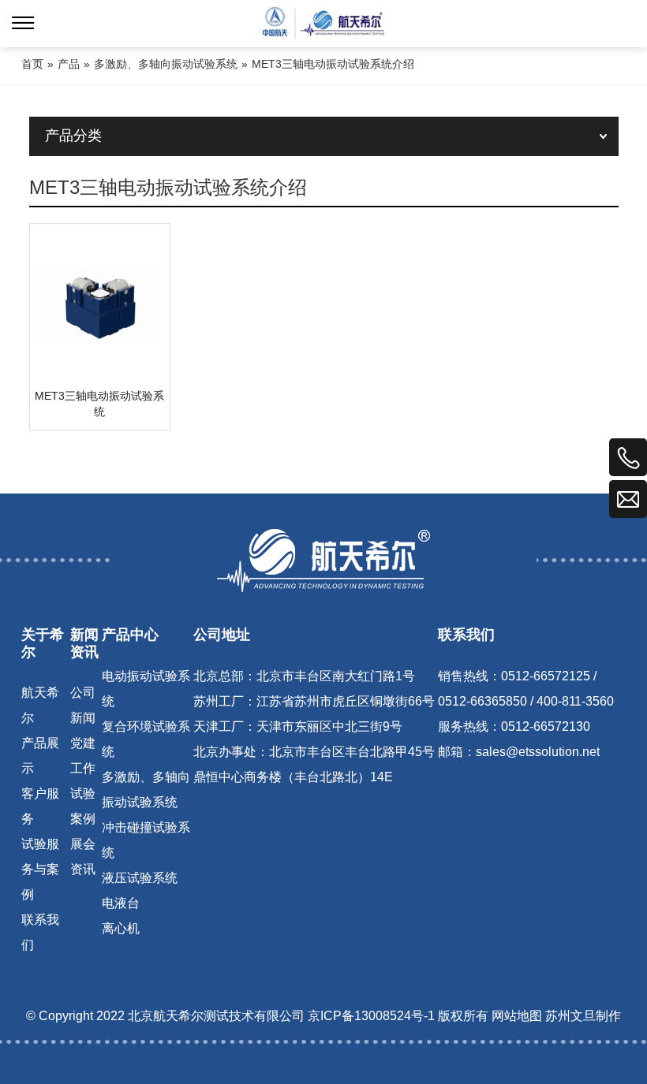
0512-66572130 (545, 727)
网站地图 (517, 1016)
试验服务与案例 (40, 870)
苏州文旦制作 (583, 1016)
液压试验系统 (140, 878)
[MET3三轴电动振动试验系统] (100, 307)
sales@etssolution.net (538, 752)
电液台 (121, 904)
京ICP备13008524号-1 (371, 1016)
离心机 (121, 929)
